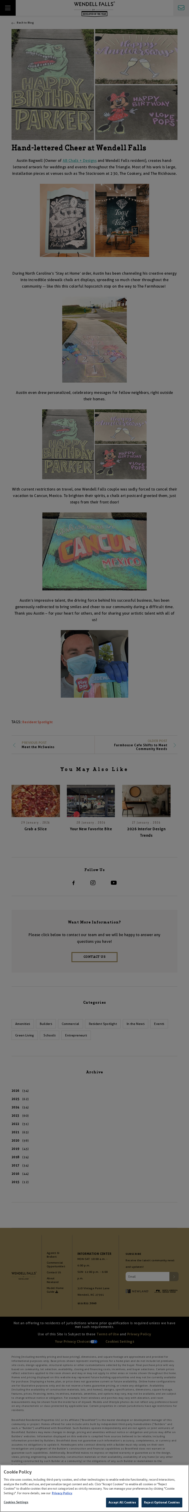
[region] (94, 1488)
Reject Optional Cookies (162, 1502)
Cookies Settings (16, 1502)
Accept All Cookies (122, 1502)
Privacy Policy (62, 1493)
